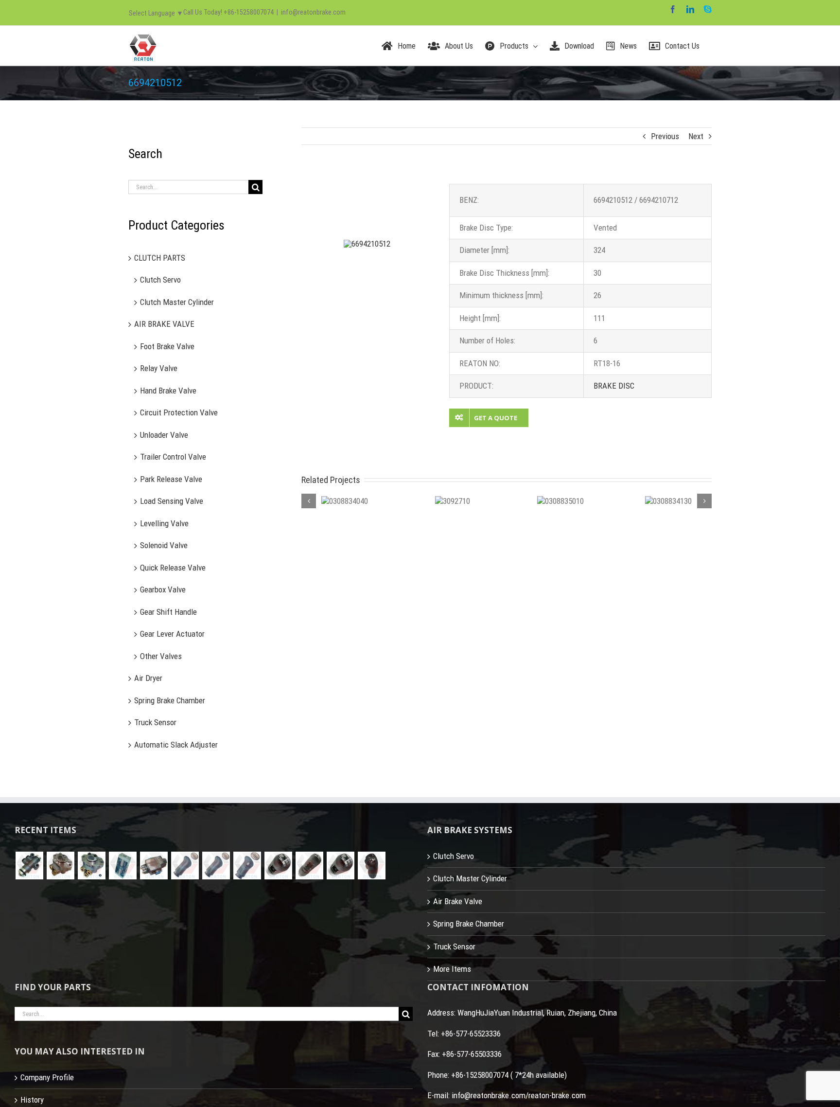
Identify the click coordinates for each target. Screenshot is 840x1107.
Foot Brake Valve (167, 346)
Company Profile (47, 1077)
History (32, 1100)
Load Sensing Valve (171, 501)
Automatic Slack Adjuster (176, 745)
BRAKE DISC (614, 386)
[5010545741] (247, 865)
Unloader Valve (164, 435)
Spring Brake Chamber (169, 700)
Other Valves (161, 656)
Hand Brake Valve (168, 390)
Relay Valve (158, 368)
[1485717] (340, 865)
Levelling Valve (164, 523)
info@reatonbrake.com (313, 12)
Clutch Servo (160, 280)
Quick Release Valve (173, 567)
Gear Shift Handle (168, 612)
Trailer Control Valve (173, 457)
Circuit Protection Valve (179, 412)
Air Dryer (148, 678)
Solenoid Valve (164, 545)
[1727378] (371, 865)
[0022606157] (91, 865)
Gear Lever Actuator (172, 634)
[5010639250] (184, 865)
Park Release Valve (171, 479)
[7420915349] (215, 865)
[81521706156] (29, 865)
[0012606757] (153, 865)
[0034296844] (122, 865)
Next (695, 136)
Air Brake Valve (457, 901)
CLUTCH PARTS (159, 258)
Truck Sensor (155, 722)
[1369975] (309, 865)
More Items (452, 969)
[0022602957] (60, 865)
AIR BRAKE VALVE (164, 324)
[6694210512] (367, 244)
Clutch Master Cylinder (177, 302)
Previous (665, 136)
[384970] (278, 865)
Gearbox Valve (163, 589)
